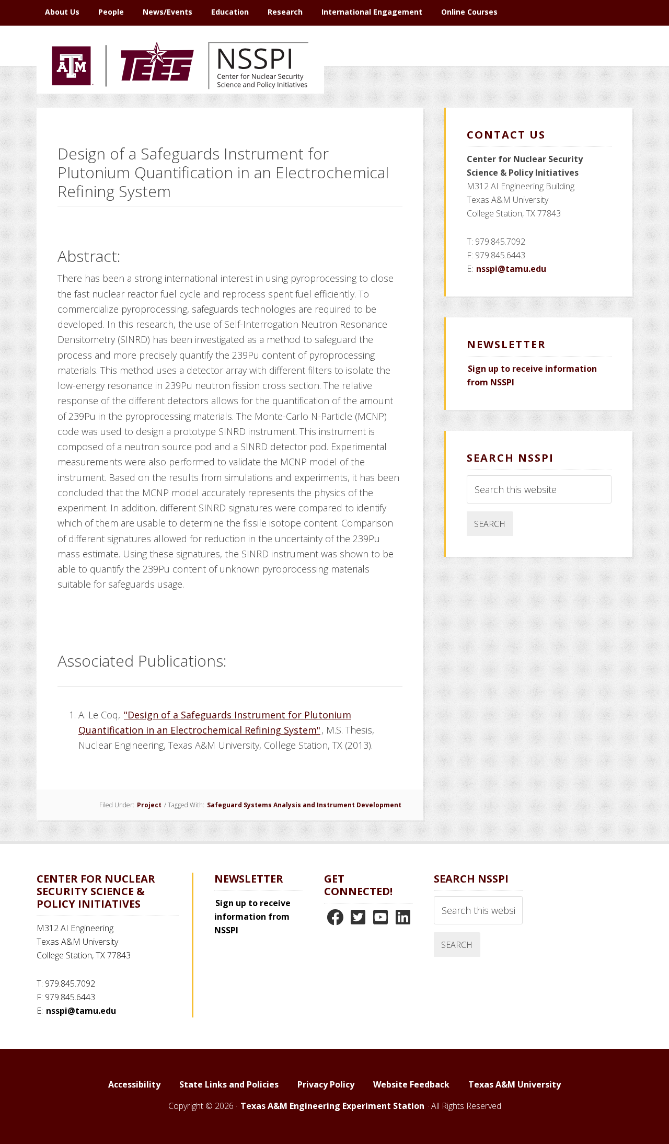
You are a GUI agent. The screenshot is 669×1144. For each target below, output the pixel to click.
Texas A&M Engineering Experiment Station (332, 1106)
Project (149, 804)
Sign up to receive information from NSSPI (252, 916)
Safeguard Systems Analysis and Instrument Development (304, 804)
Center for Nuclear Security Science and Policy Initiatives (180, 114)
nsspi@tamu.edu (511, 268)
